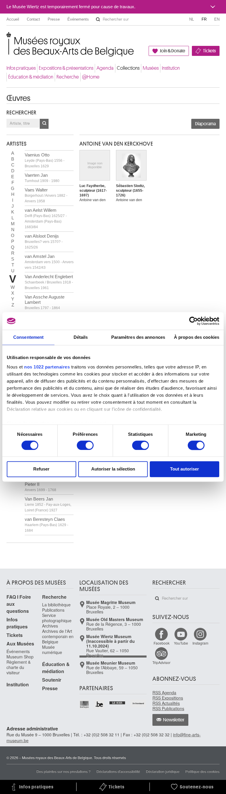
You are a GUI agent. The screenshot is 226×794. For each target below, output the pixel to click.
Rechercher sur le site (98, 19)
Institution (171, 68)
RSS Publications (168, 708)
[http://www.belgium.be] (99, 704)
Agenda (105, 68)
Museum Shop (20, 656)
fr (204, 19)
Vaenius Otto (44, 160)
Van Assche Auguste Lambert (44, 302)
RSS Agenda (164, 692)
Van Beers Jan (48, 504)
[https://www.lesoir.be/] (117, 702)
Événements (78, 19)
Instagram (200, 642)
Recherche (67, 76)
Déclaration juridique (163, 771)
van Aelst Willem (46, 218)
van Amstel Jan (49, 262)
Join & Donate (172, 51)
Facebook (162, 642)
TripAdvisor (161, 662)
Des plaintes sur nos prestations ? (63, 771)
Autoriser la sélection (113, 469)
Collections (128, 68)
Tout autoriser (184, 469)
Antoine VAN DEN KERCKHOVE (116, 143)
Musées (151, 68)
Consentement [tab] (28, 337)
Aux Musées (20, 643)
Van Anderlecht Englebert (49, 282)
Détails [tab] (81, 337)
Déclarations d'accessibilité (118, 771)
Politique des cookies (202, 771)
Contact (33, 19)
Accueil (12, 19)
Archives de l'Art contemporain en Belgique (58, 636)
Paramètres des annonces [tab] (138, 337)
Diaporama (205, 123)
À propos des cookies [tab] (196, 337)
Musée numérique (52, 649)
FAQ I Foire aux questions (18, 603)
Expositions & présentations (66, 68)
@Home (90, 76)
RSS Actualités (166, 703)
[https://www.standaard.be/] (138, 703)
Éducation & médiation (30, 76)
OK (44, 124)
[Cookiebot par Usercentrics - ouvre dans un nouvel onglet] (193, 320)
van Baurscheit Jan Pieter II (43, 484)
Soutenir (51, 679)
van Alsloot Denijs (44, 241)
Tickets (209, 51)
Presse (54, 19)
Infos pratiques (21, 68)
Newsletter (174, 720)
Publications (53, 610)
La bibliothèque (56, 604)
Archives (50, 625)
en (217, 19)
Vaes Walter (46, 195)
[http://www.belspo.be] (84, 704)
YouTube (181, 642)
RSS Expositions (167, 697)
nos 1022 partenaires (47, 366)
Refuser (41, 469)
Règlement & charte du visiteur (18, 667)
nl (191, 19)
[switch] (85, 445)
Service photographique (57, 618)
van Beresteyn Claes (46, 525)
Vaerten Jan (42, 178)
